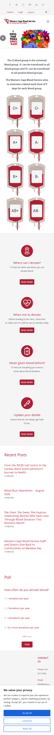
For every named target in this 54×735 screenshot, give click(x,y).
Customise (27, 720)
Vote (27, 644)
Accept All (27, 713)
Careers (10, 12)
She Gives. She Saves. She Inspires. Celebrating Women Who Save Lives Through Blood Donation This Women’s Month (26, 518)
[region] (27, 710)
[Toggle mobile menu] (48, 21)
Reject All (27, 728)
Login (20, 12)
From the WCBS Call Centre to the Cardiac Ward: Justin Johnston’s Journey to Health (25, 468)
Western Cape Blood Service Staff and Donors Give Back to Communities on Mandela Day (25, 544)
